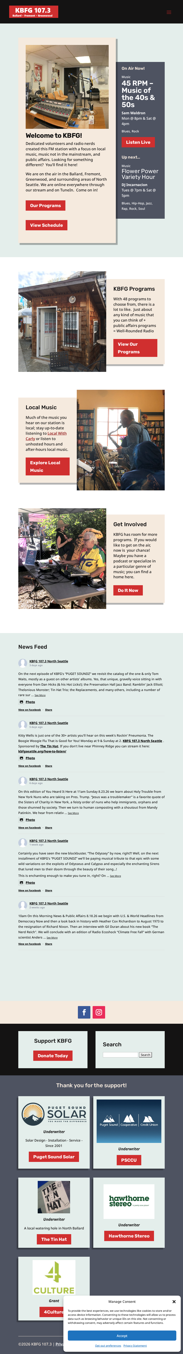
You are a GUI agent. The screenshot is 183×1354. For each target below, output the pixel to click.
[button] (174, 1301)
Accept (122, 1335)
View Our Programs (129, 347)
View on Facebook (29, 709)
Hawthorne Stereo (129, 1236)
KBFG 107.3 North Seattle (48, 661)
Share (48, 709)
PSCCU (129, 1160)
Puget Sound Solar (54, 1156)
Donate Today (53, 1055)
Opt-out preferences (108, 1346)
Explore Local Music (45, 466)
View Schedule (46, 225)
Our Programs (45, 205)
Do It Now (128, 590)
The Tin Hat (49, 746)
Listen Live (138, 142)
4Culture (54, 1312)
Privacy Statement (135, 1346)
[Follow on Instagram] (99, 1012)
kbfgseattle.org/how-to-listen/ (42, 751)
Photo (30, 702)
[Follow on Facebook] (84, 1012)
